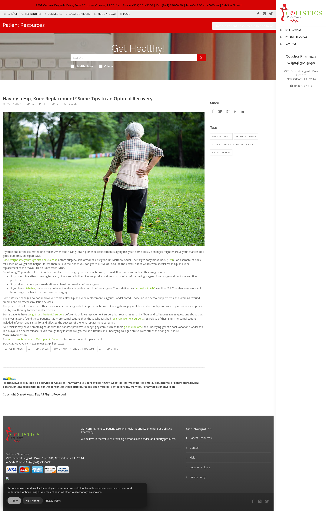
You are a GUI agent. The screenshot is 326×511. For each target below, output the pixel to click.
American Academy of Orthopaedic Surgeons (35, 339)
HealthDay (33, 394)
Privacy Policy (197, 477)
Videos (108, 66)
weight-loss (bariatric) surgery (46, 314)
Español (12, 13)
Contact (194, 447)
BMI (170, 260)
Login (126, 13)
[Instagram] (264, 14)
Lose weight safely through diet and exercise (30, 260)
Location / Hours (79, 13)
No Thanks (33, 500)
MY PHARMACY (293, 29)
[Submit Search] (201, 57)
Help (192, 457)
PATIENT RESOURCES (296, 36)
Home (219, 26)
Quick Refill (54, 13)
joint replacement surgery (127, 318)
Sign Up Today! (107, 13)
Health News (84, 66)
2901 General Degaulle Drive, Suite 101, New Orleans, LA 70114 (77, 5)
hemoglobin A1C (145, 288)
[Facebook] (258, 14)
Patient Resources (239, 26)
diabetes (30, 288)
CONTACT (290, 43)
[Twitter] (271, 14)
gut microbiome (133, 327)
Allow (14, 500)
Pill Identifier (33, 13)
